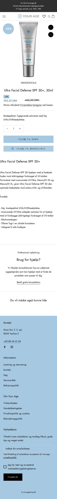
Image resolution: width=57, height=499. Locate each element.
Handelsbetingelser (13, 408)
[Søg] (49, 16)
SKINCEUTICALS (28, 82)
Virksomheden (10, 403)
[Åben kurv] (53, 16)
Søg (5, 375)
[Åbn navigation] (4, 16)
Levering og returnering (15, 364)
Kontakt (7, 369)
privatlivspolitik (10, 457)
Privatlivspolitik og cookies (17, 413)
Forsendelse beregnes (31, 105)
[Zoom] (50, 27)
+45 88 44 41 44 (12, 341)
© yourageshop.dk (28, 492)
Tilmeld (13, 477)
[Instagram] (12, 347)
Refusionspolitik (11, 385)
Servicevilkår (10, 380)
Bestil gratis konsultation (28, 282)
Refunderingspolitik (13, 418)
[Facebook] (5, 347)
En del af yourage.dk (28, 3)
